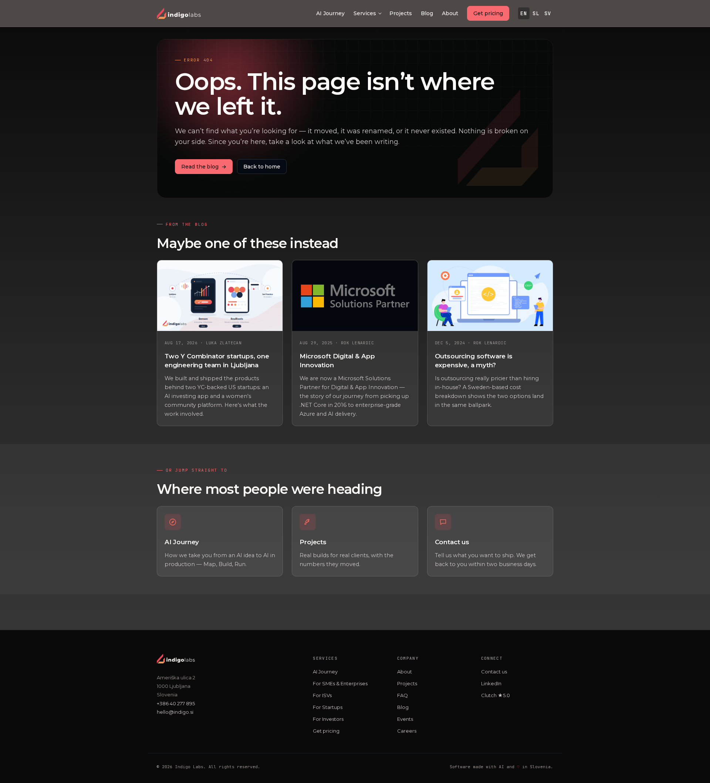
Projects (400, 13)
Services (365, 13)
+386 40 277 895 (176, 703)
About (450, 13)
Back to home (261, 166)
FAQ (402, 695)
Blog (427, 13)
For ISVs (322, 695)
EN (523, 13)
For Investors (328, 719)
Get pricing (488, 13)
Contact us (494, 672)
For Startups (327, 707)
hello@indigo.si (175, 712)
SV (547, 13)
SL (535, 13)
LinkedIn (491, 683)
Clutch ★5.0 (495, 695)
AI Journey (330, 13)
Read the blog (203, 166)
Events (405, 719)
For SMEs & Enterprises (340, 683)
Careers (406, 731)
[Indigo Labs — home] (179, 13)
